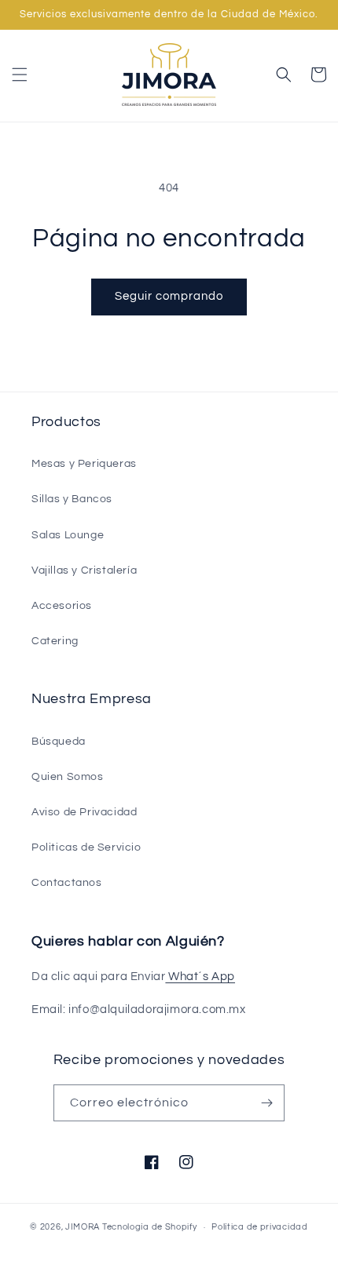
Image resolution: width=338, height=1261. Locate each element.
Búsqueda (58, 741)
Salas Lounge (67, 535)
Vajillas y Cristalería (84, 570)
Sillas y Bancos (71, 499)
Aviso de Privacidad (84, 812)
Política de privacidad (259, 1227)
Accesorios (61, 605)
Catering (55, 641)
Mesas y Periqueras (84, 463)
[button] (19, 74)
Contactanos (66, 882)
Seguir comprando (169, 296)
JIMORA (82, 1227)
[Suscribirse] (266, 1102)
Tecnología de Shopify (149, 1227)
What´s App (200, 976)
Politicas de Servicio (86, 847)
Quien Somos (67, 776)
